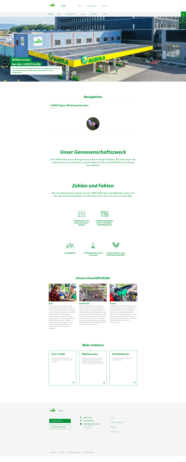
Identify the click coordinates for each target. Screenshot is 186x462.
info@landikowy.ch (88, 421)
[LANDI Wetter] (183, 14)
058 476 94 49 (87, 417)
